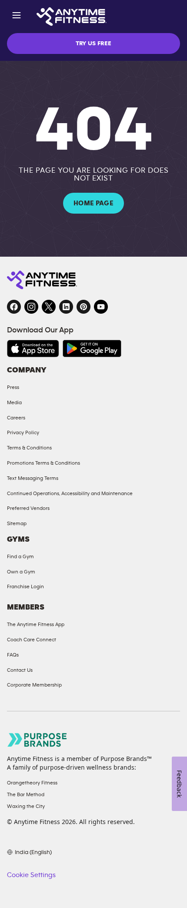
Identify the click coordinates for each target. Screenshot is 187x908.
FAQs (13, 654)
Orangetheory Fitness (32, 782)
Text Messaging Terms (32, 478)
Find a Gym (20, 556)
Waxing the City (26, 806)
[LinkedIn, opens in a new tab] (66, 307)
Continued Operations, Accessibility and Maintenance (70, 493)
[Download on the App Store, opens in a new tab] (33, 348)
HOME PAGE (93, 203)
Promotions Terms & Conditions (43, 463)
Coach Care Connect (31, 639)
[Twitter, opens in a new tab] (49, 307)
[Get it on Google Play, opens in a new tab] (92, 348)
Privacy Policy (23, 432)
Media (14, 402)
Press (13, 387)
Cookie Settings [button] (31, 874)
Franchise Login (25, 586)
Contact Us (20, 670)
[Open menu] (16, 17)
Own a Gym (21, 571)
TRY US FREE (94, 43)
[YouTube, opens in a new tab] (101, 307)
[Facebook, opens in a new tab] (14, 307)
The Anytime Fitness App (35, 624)
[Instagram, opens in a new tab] (31, 307)
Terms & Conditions (29, 447)
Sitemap (17, 523)
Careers (16, 417)
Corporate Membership (34, 684)
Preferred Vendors (28, 508)
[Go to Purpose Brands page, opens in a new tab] (37, 739)
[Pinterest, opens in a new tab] (83, 307)
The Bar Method (25, 794)
